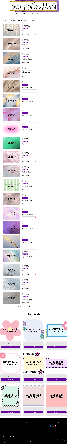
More (31, 20)
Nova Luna (13, 436)
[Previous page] (14, 306)
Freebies (25, 20)
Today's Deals (12, 20)
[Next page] (27, 306)
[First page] (12, 306)
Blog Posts (19, 20)
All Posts (5, 20)
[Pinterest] (55, 426)
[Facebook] (51, 426)
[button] (31, 14)
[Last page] (29, 306)
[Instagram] (53, 426)
